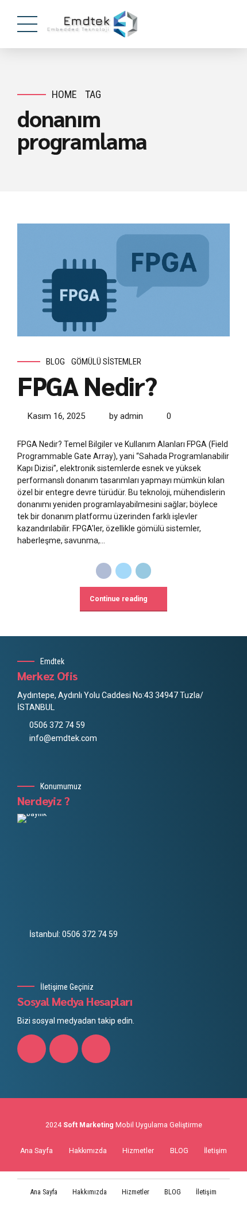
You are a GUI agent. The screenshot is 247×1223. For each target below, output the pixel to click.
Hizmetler (138, 1151)
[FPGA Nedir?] (123, 280)
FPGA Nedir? (86, 385)
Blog (55, 361)
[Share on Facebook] (104, 571)
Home (64, 94)
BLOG (179, 1151)
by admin (126, 416)
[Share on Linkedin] (144, 571)
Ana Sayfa (36, 1151)
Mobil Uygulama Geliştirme (158, 1125)
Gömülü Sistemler (106, 361)
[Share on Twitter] (123, 571)
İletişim (215, 1151)
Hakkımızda (88, 1151)
